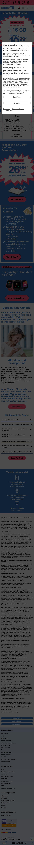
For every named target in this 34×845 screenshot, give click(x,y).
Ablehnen (17, 103)
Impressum (6, 109)
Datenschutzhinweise (18, 109)
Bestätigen (17, 97)
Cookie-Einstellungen (15, 45)
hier (26, 92)
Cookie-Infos (8, 110)
